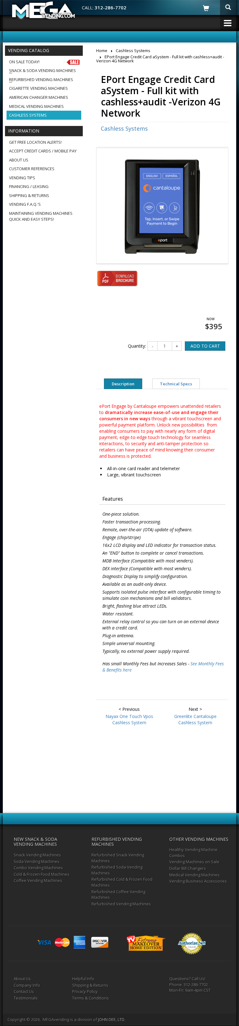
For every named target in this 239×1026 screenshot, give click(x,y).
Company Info (27, 985)
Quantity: (137, 346)
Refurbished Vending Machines (41, 79)
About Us (18, 160)
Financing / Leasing (29, 186)
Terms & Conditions (90, 998)
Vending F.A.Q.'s (25, 204)
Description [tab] (123, 384)
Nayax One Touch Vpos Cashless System (129, 719)
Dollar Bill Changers (187, 868)
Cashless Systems (28, 115)
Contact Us (24, 991)
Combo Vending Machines (38, 867)
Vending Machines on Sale (194, 862)
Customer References (31, 168)
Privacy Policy (85, 991)
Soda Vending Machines (36, 861)
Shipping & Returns (29, 195)
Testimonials (26, 998)
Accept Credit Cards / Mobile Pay (43, 151)
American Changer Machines (38, 97)
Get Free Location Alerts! (35, 142)
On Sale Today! (24, 62)
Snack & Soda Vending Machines (42, 70)
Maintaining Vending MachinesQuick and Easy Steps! (41, 216)
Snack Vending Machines (37, 855)
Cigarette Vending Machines (38, 88)
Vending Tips (22, 178)
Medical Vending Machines (36, 106)
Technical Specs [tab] (176, 384)
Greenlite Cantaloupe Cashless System (195, 719)
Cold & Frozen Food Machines (41, 874)
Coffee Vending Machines (38, 880)
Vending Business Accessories (198, 881)
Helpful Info (83, 978)
